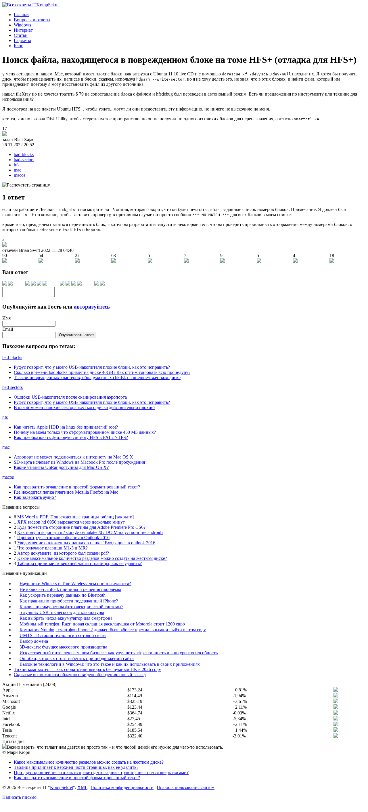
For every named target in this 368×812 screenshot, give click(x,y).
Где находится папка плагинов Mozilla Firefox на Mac (66, 492)
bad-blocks (24, 154)
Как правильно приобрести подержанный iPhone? (69, 600)
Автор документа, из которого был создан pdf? (63, 553)
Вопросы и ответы (32, 19)
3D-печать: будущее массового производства (63, 646)
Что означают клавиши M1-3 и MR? (52, 547)
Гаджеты (22, 40)
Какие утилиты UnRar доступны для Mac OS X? (61, 467)
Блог (18, 45)
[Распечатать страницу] (26, 185)
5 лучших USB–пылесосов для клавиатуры (62, 612)
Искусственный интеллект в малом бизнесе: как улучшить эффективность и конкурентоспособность (119, 652)
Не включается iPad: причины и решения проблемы (70, 589)
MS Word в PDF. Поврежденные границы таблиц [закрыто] (75, 516)
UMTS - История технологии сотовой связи (63, 635)
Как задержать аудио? (35, 497)
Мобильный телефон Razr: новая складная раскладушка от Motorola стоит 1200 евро (102, 623)
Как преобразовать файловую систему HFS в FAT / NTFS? (71, 437)
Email (7, 329)
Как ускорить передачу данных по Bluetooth (63, 595)
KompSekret (61, 787)
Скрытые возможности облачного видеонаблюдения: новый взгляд (80, 674)
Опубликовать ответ (76, 335)
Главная (21, 14)
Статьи (21, 35)
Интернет (23, 30)
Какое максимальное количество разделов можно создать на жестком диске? (92, 558)
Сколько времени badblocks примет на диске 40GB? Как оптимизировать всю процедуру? (102, 372)
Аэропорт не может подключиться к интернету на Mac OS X (73, 457)
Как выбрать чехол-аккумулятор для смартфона (66, 618)
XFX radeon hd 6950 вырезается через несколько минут (71, 522)
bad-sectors (24, 159)
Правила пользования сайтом (185, 787)
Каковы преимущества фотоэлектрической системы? (71, 606)
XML (82, 787)
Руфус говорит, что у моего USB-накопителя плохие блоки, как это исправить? (92, 367)
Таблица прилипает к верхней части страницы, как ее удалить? (79, 563)
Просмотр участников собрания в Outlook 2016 (63, 537)
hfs (16, 164)
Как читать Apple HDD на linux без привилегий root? (66, 427)
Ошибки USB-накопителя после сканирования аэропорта (70, 397)
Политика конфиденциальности (122, 787)
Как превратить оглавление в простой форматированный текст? (77, 486)
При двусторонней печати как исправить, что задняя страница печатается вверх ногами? (101, 772)
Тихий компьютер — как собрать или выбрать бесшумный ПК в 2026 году (87, 669)
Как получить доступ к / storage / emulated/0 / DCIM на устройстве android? (90, 532)
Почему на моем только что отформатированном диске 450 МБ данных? (85, 432)
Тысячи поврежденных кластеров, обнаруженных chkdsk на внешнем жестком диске (97, 377)
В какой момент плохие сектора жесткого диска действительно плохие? (84, 407)
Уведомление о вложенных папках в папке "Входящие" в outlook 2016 (86, 542)
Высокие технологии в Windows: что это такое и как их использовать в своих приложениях (110, 664)
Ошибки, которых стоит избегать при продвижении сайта (77, 658)
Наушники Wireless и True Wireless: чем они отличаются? (75, 583)
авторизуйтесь (92, 307)
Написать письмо (19, 797)
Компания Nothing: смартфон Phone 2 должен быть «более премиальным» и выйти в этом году (113, 629)
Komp (48, 4)
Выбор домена (34, 641)
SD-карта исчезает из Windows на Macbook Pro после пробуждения (79, 462)
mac (17, 170)
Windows (22, 24)
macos (19, 175)
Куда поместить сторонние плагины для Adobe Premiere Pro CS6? (81, 527)
